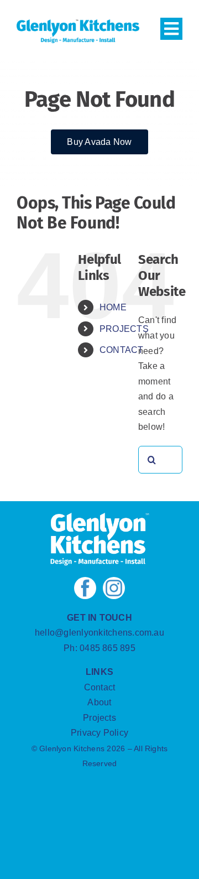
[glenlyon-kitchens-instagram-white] (114, 581)
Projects (99, 717)
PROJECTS (124, 329)
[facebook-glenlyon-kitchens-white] (85, 581)
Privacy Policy (99, 732)
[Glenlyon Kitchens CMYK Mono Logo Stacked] (99, 516)
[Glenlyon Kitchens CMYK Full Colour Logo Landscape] (78, 23)
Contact (100, 687)
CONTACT (122, 350)
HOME (113, 307)
